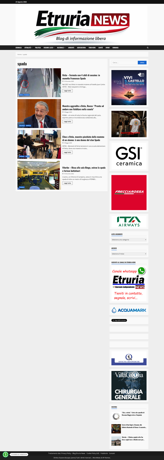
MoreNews (97, 458)
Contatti (112, 453)
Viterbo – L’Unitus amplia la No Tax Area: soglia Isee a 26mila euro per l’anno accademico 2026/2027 (132, 438)
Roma (21, 95)
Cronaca (19, 47)
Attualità (27, 47)
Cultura (114, 407)
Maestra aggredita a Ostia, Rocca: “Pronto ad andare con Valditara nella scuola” (39, 113)
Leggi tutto (68, 91)
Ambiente (71, 47)
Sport (108, 47)
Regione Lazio (48, 47)
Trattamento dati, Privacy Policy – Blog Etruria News (66, 453)
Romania (115, 47)
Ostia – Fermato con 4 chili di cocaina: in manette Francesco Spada (39, 82)
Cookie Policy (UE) (93, 453)
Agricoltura (81, 47)
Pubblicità (104, 453)
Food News (92, 47)
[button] (147, 47)
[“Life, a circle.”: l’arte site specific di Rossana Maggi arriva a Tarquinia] (116, 416)
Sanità (100, 47)
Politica (38, 47)
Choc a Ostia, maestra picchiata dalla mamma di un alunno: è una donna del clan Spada (39, 144)
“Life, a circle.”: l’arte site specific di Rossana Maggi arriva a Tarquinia (133, 413)
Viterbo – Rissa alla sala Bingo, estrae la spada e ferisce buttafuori (39, 175)
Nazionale (60, 47)
